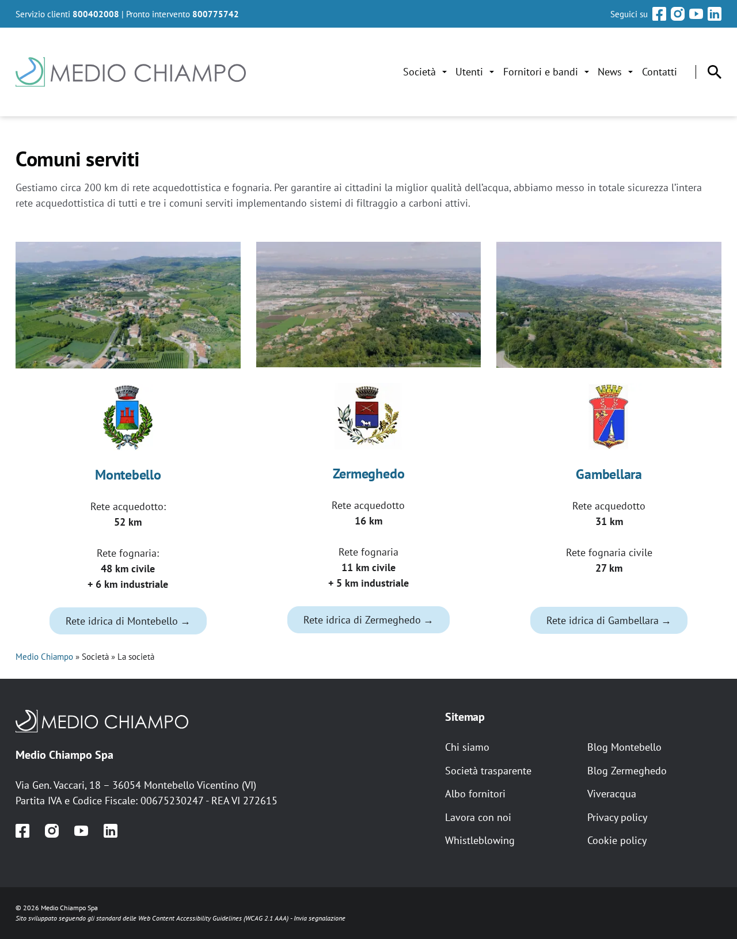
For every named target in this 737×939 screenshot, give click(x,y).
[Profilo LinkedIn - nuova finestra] (714, 14)
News (610, 71)
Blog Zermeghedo (627, 770)
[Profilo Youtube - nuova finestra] (696, 14)
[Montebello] (128, 417)
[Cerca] (714, 72)
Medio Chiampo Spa (64, 754)
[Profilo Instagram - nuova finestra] (678, 14)
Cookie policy (617, 840)
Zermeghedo (369, 473)
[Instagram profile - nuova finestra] (52, 831)
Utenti (469, 71)
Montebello (128, 475)
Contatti (659, 71)
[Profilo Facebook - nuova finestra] (659, 14)
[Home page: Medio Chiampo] (131, 72)
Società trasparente (488, 770)
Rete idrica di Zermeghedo (362, 619)
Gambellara (609, 474)
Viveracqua (611, 793)
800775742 (215, 14)
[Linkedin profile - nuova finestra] (110, 831)
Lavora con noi (478, 817)
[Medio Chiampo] (223, 721)
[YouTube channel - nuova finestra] (81, 831)
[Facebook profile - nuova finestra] (22, 831)
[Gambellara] (608, 416)
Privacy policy (617, 817)
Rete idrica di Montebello (122, 621)
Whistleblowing (480, 840)
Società (419, 71)
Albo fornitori (475, 793)
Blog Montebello (624, 747)
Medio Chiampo (44, 656)
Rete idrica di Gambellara (602, 620)
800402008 (96, 14)
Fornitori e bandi (540, 71)
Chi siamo (467, 747)
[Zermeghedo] (368, 416)
